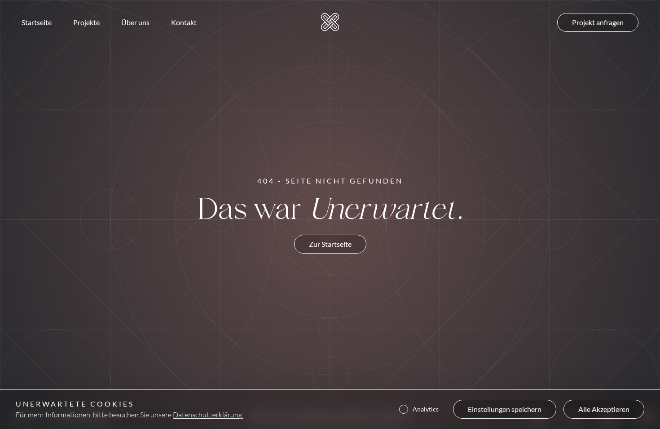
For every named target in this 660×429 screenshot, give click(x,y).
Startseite (37, 22)
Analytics (426, 409)
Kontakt (184, 22)
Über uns (135, 22)
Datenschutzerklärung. (208, 414)
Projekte (86, 22)
